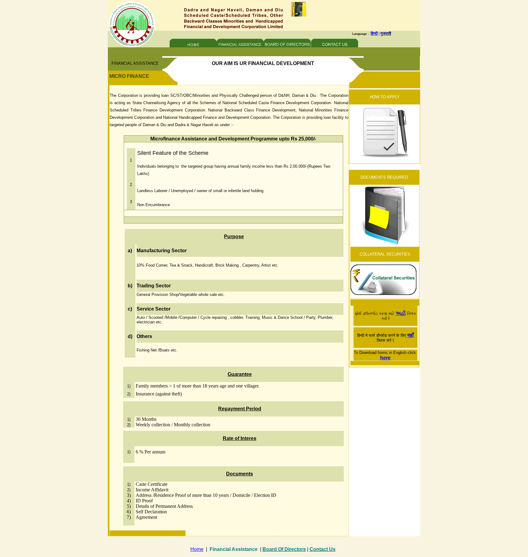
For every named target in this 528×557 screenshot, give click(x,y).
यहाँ (410, 335)
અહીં (401, 313)
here (385, 357)
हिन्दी (374, 33)
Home (197, 549)
